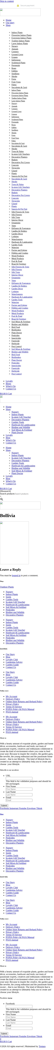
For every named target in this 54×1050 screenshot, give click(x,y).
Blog (8, 437)
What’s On (11, 440)
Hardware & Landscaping (22, 242)
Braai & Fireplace (19, 264)
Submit (4, 806)
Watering (15, 247)
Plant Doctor (17, 333)
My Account (11, 696)
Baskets (15, 160)
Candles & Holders (19, 231)
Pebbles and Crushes (20, 253)
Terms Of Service (14, 706)
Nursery (15, 46)
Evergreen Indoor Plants (21, 38)
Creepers (15, 52)
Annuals (15, 49)
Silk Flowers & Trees (20, 212)
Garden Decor (17, 234)
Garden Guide (12, 664)
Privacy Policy (12, 704)
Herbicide (15, 344)
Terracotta (16, 168)
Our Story (10, 654)
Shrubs (14, 76)
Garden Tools (17, 245)
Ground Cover (17, 54)
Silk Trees (16, 217)
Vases (14, 226)
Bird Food (16, 327)
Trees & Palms (18, 151)
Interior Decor (17, 220)
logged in (16, 575)
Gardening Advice (14, 662)
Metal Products (18, 258)
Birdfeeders (16, 330)
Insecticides (16, 338)
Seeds (8, 597)
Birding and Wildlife (20, 324)
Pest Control (17, 346)
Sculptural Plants (18, 63)
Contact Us (11, 443)
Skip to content (7, 1)
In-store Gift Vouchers (21, 154)
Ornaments (16, 223)
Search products (7, 493)
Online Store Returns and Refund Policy (24, 701)
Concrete (15, 165)
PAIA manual (12, 712)
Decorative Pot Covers (21, 162)
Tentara (42, 1046)
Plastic (14, 173)
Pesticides (15, 335)
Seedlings (15, 74)
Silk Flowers (17, 215)
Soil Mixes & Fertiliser (21, 322)
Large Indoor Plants (20, 43)
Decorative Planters (19, 157)
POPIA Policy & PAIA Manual (20, 709)
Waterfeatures (17, 239)
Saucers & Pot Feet (19, 176)
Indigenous (16, 60)
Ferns (14, 79)
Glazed (14, 171)
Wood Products (18, 256)
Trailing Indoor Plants (21, 41)
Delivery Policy (13, 699)
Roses (14, 68)
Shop (8, 409)
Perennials (16, 65)
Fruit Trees (16, 82)
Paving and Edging (19, 250)
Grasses (15, 57)
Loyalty (9, 435)
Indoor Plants (17, 32)
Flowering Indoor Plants (21, 35)
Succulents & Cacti (19, 87)
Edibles (15, 71)
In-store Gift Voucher (21, 417)
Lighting (15, 236)
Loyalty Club (12, 659)
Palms (14, 85)
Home (8, 407)
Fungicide (16, 341)
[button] (30, 25)
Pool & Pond (17, 261)
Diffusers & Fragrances (21, 228)
